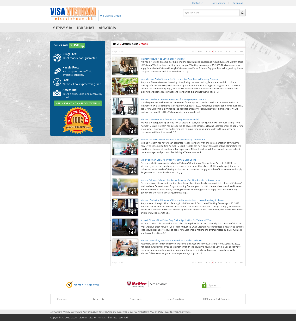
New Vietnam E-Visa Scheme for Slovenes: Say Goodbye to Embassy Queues (179, 79)
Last (242, 51)
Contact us (197, 2)
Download (238, 2)
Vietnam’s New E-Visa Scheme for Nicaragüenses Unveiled (170, 119)
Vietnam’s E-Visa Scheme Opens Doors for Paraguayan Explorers (173, 99)
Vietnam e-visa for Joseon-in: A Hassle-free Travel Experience (171, 240)
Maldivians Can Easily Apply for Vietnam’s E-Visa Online (168, 159)
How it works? (218, 2)
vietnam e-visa (130, 44)
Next (236, 51)
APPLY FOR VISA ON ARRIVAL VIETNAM (78, 103)
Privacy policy (136, 299)
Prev (200, 51)
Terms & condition (175, 299)
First (194, 51)
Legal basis (98, 299)
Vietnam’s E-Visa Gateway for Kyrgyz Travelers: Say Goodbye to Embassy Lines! (180, 179)
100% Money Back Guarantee (217, 299)
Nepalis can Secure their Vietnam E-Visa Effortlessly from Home (173, 139)
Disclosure (62, 299)
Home (116, 44)
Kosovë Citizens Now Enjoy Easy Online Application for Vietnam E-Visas (176, 220)
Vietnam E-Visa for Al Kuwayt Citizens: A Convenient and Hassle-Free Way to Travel (182, 200)
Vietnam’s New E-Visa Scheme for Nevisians (162, 58)
